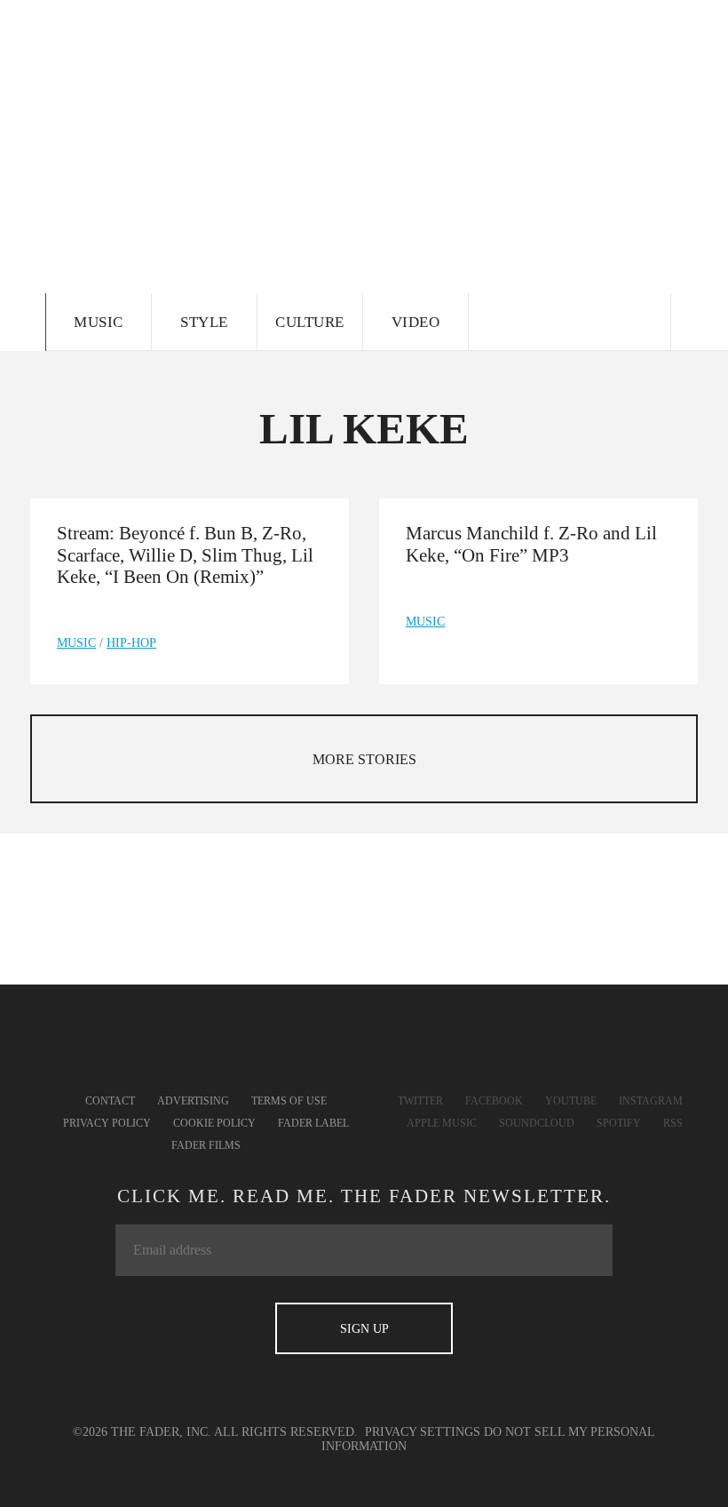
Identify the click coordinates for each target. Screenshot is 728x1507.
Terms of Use (289, 1101)
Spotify (619, 1123)
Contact (110, 1101)
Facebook (494, 1101)
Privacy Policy (107, 1123)
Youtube (571, 1101)
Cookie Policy (214, 1123)
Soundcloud (536, 1123)
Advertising (193, 1101)
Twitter (420, 1101)
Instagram (651, 1101)
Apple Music (442, 1123)
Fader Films (206, 1145)
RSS (673, 1123)
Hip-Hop (131, 643)
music (76, 643)
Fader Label (313, 1123)
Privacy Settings (422, 1432)
